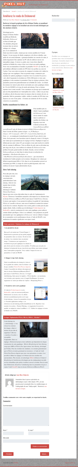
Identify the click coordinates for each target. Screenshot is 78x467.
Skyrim (5, 196)
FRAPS (35, 66)
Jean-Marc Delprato (14, 20)
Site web (6, 438)
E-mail (31, 430)
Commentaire (7, 405)
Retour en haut (69, 463)
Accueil (14, 11)
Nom (5, 430)
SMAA (32, 358)
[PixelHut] (13, 6)
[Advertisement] (65, 37)
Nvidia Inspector (38, 208)
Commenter (34, 20)
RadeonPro (6, 210)
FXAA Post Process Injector (22, 267)
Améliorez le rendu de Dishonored (19, 16)
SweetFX (15, 367)
